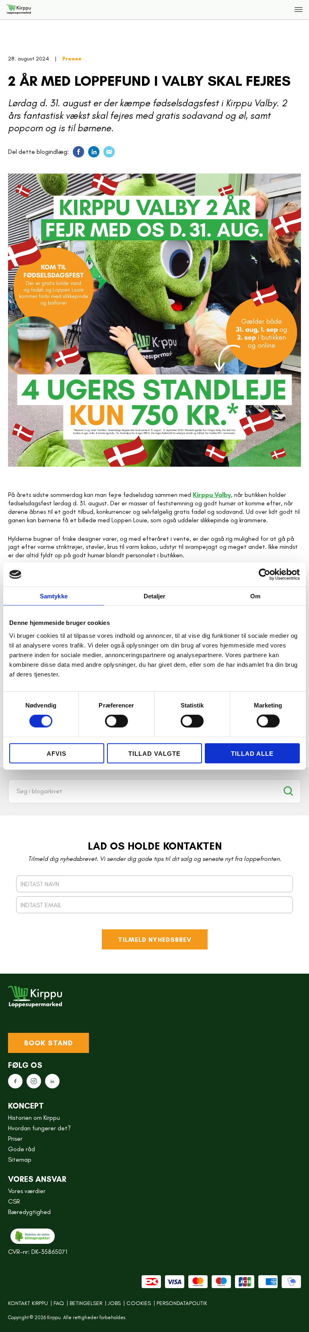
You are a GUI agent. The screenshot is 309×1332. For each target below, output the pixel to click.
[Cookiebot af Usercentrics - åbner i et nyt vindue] (264, 575)
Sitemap (19, 1159)
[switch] (116, 721)
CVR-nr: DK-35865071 (37, 1252)
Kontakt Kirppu (28, 1303)
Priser (15, 1139)
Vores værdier (26, 1191)
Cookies (138, 1303)
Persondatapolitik (182, 1303)
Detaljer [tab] (155, 596)
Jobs (114, 1303)
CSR (14, 1201)
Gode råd (21, 1149)
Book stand (48, 1042)
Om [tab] (255, 596)
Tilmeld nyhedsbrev (155, 939)
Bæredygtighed (29, 1212)
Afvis (56, 753)
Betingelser (86, 1303)
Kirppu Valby (212, 494)
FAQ (59, 1303)
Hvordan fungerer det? (39, 1128)
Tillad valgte (154, 753)
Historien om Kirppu (34, 1118)
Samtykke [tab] (54, 596)
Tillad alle (252, 753)
